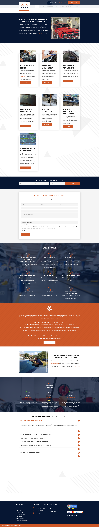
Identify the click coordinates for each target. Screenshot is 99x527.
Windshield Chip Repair (20, 507)
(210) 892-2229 (39, 33)
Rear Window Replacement (21, 513)
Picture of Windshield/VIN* (28, 220)
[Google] (76, 515)
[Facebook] (67, 515)
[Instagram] (71, 515)
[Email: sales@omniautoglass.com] (34, 513)
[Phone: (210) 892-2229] (34, 511)
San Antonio (22, 76)
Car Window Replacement (20, 511)
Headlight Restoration (20, 518)
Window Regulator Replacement (22, 520)
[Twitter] (69, 515)
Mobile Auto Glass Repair (20, 514)
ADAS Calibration (19, 516)
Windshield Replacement (20, 509)
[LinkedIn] (74, 515)
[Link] (24, 6)
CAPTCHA (23, 230)
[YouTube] (72, 515)
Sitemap (19, 525)
